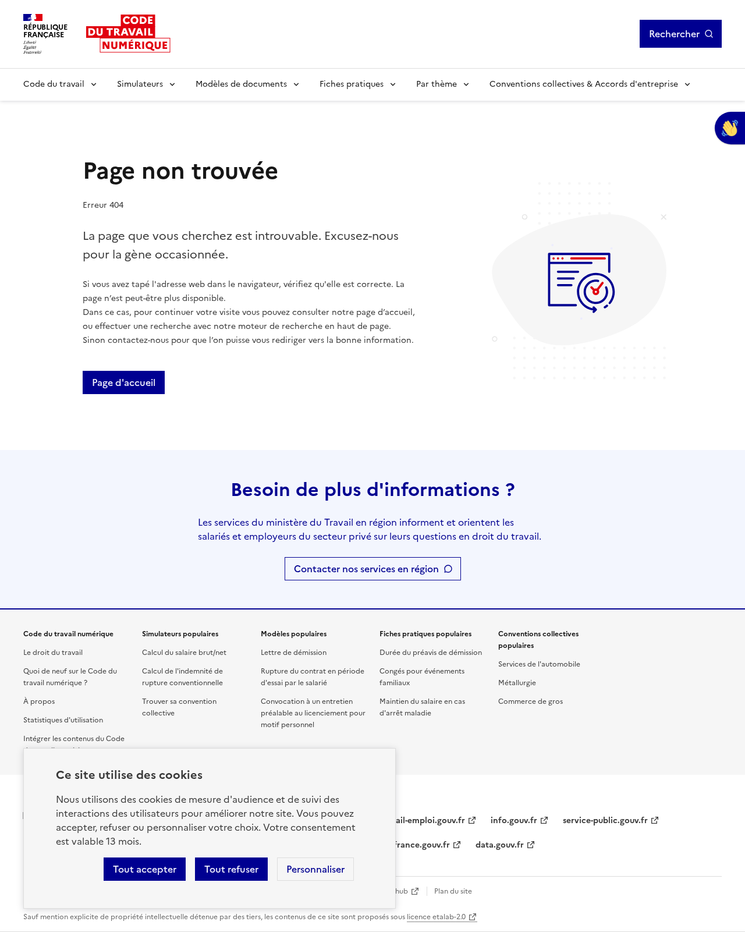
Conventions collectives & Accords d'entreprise (583, 84)
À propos (39, 701)
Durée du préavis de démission (430, 652)
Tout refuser (231, 869)
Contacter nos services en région (366, 569)
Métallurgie (517, 683)
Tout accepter (144, 869)
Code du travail (53, 84)
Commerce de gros (530, 701)
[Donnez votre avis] (730, 128)
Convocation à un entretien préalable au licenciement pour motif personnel (313, 713)
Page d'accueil (123, 382)
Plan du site (453, 891)
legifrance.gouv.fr (414, 845)
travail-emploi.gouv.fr (422, 820)
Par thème (436, 84)
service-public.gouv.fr (605, 820)
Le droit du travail (53, 652)
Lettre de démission (294, 652)
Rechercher (674, 34)
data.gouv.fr (500, 845)
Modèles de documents (241, 84)
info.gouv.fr (514, 820)
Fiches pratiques (352, 84)
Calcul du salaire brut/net (184, 652)
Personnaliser (315, 869)
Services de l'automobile (539, 664)
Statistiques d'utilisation (63, 720)
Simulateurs (140, 84)
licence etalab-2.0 (436, 917)
